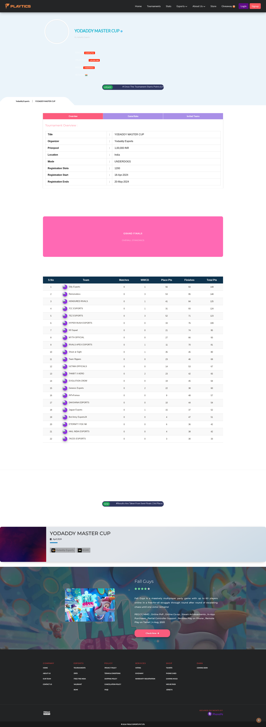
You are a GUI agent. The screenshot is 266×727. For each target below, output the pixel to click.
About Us (198, 6)
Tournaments (154, 6)
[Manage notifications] (258, 720)
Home (138, 6)
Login (243, 6)
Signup (255, 6)
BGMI (85, 549)
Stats (168, 6)
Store (213, 6)
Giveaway (227, 6)
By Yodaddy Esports (82, 37)
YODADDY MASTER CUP (80, 533)
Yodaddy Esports (23, 101)
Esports (181, 6)
